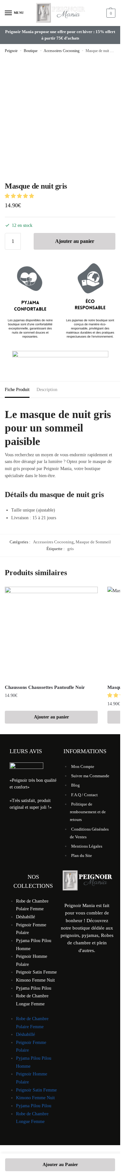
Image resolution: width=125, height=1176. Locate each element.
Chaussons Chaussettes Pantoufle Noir (45, 687)
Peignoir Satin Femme (36, 972)
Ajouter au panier (74, 241)
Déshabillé (25, 916)
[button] (20, 196)
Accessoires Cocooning (61, 51)
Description (47, 389)
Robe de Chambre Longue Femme (32, 999)
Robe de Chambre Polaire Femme (32, 905)
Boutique (31, 51)
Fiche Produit (17, 389)
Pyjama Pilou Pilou (33, 988)
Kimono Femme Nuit (35, 980)
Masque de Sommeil (93, 541)
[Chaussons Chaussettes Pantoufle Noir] (51, 633)
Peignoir (11, 51)
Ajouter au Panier (60, 1164)
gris (70, 548)
